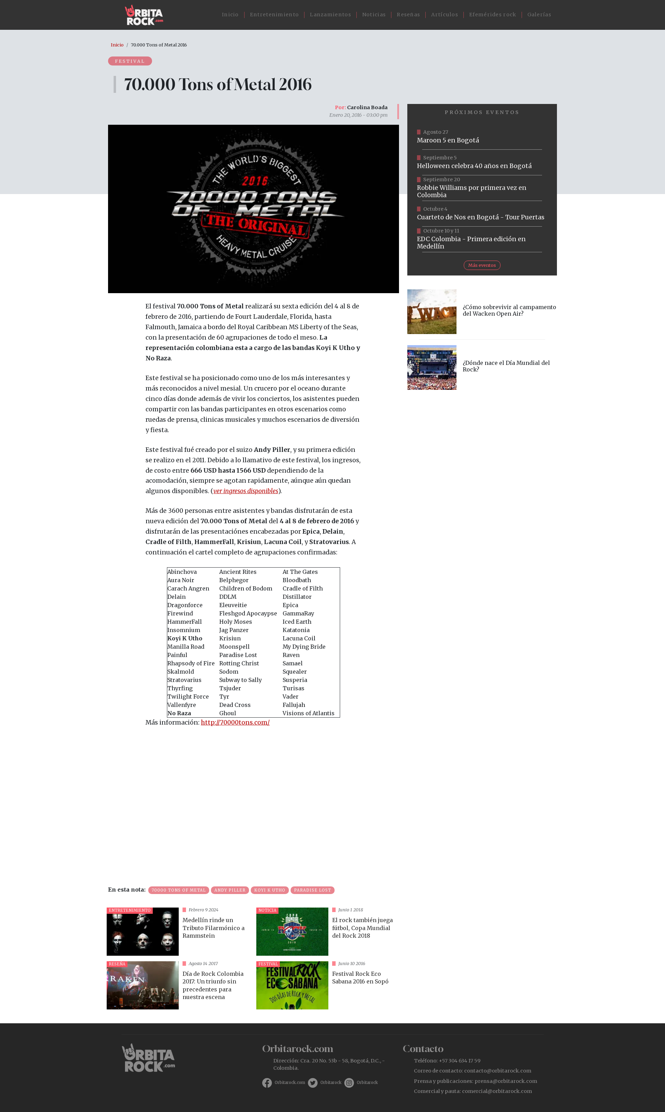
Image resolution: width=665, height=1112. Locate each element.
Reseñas (408, 14)
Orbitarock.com (290, 1082)
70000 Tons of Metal (179, 890)
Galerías (539, 14)
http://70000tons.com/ (235, 722)
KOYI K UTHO (269, 890)
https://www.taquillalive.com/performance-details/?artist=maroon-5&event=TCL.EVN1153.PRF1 (482, 137)
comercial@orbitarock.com (497, 1091)
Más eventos (482, 265)
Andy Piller (230, 890)
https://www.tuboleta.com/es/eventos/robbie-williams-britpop (482, 188)
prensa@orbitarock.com (506, 1081)
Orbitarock (331, 1082)
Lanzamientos (330, 14)
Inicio (230, 14)
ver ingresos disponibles (245, 491)
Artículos (444, 14)
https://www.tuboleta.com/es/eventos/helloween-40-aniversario (482, 162)
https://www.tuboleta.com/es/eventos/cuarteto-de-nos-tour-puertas (482, 214)
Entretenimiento (274, 14)
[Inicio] (147, 15)
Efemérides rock (492, 14)
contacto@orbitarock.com (497, 1071)
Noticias (374, 14)
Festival (130, 61)
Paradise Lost (312, 890)
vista (179, 932)
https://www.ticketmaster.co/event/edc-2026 (482, 239)
